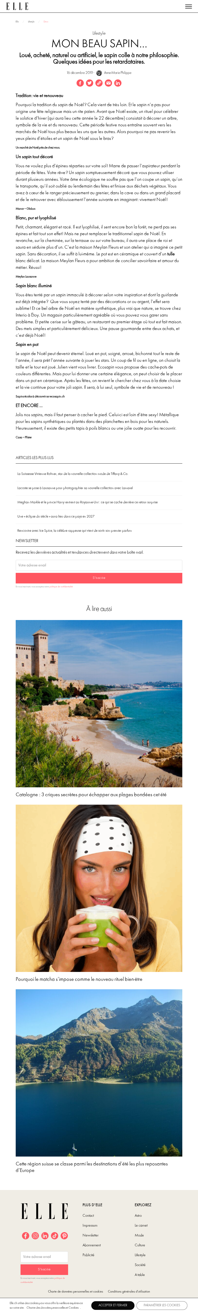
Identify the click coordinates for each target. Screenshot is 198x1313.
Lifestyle (31, 22)
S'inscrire (99, 578)
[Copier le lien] (99, 83)
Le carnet (141, 1226)
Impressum (90, 1226)
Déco (46, 22)
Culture (140, 1245)
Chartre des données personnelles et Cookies (52, 1308)
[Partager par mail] (108, 83)
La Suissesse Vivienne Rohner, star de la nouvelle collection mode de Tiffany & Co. (72, 474)
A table (140, 1275)
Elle (17, 22)
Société (140, 1265)
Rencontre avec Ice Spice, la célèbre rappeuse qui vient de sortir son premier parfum (74, 531)
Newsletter (91, 1235)
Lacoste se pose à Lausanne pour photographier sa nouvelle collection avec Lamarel (75, 488)
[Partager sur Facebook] (80, 83)
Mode (139, 1235)
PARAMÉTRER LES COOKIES (162, 1305)
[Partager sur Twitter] (89, 83)
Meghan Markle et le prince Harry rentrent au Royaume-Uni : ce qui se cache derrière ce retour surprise (87, 502)
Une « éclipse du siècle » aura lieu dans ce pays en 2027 (55, 516)
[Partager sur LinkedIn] (117, 83)
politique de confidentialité (61, 587)
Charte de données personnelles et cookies (75, 1291)
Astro (138, 1216)
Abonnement (92, 1245)
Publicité (88, 1255)
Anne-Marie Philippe (117, 73)
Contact (88, 1216)
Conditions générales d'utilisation (129, 1291)
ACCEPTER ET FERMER (113, 1305)
